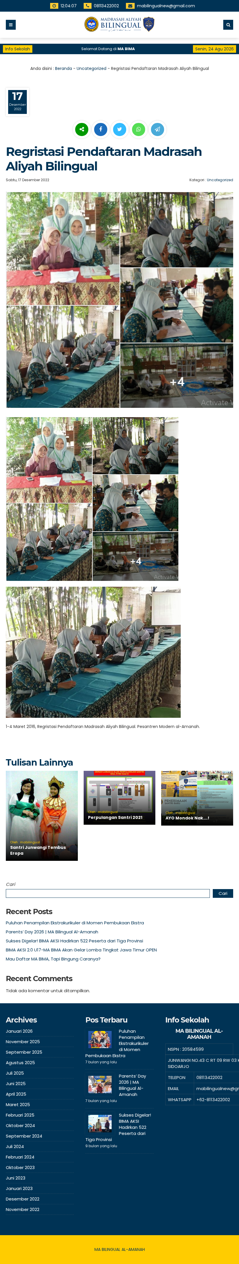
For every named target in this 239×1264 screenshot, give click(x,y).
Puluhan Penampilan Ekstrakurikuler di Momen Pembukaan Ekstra (75, 923)
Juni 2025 (16, 1083)
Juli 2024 (15, 1146)
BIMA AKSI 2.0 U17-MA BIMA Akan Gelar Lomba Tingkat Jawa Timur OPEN (81, 950)
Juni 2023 (15, 1178)
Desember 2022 (22, 1199)
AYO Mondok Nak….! (187, 818)
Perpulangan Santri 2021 (115, 817)
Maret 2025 (18, 1104)
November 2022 (22, 1209)
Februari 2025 (20, 1115)
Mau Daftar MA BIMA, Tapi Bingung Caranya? (53, 959)
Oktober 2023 (20, 1167)
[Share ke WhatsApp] (138, 130)
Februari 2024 (20, 1157)
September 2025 (24, 1052)
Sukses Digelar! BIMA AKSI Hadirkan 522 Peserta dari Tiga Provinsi (74, 941)
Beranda (63, 68)
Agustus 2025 (20, 1062)
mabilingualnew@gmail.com (166, 6)
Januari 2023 (19, 1188)
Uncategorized (91, 68)
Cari (10, 884)
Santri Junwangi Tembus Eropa (38, 850)
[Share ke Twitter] (120, 130)
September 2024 (24, 1136)
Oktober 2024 (20, 1125)
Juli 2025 (15, 1073)
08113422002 (106, 6)
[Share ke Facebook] (101, 130)
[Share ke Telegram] (157, 130)
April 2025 (16, 1094)
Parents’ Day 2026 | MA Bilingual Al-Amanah (52, 932)
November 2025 (23, 1042)
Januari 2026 (19, 1031)
